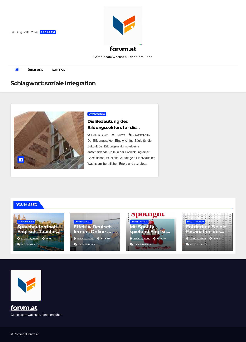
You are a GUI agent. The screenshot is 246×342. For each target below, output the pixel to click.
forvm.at (123, 49)
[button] (233, 69)
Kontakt (59, 70)
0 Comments (141, 135)
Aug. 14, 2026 (30, 238)
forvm (120, 135)
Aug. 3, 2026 (141, 238)
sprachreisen (26, 222)
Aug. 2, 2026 (198, 238)
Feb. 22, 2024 (99, 135)
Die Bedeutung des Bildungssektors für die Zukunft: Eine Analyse (111, 127)
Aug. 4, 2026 (85, 238)
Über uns (35, 70)
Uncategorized (97, 114)
